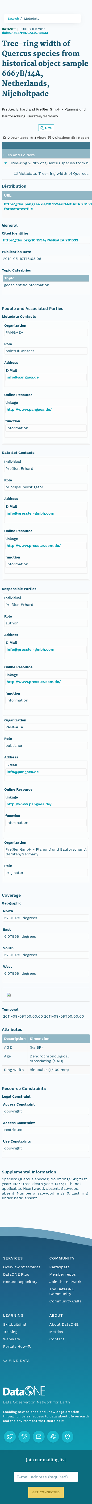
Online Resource (18, 395)
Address (11, 362)
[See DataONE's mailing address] (67, 1437)
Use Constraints (17, 1141)
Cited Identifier (15, 233)
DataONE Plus (16, 1274)
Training (10, 1331)
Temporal (10, 1009)
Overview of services (21, 1267)
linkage (11, 403)
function (12, 421)
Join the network (65, 1281)
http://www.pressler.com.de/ (34, 545)
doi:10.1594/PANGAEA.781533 (25, 33)
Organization (15, 325)
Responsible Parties (19, 589)
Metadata (31, 18)
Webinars (11, 1339)
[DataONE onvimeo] (24, 1437)
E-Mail (11, 370)
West (7, 966)
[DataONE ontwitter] (10, 1437)
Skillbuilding (14, 1324)
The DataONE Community (61, 1291)
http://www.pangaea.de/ (29, 409)
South (8, 948)
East (7, 929)
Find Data (19, 1360)
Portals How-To (17, 1346)
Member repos (62, 1274)
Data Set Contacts (18, 453)
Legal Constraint (16, 1096)
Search (13, 18)
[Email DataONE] (39, 1437)
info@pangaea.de (23, 377)
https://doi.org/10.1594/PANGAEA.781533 (40, 240)
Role (8, 344)
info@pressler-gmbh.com (30, 513)
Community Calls (65, 1301)
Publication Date (16, 252)
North (8, 911)
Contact (56, 1339)
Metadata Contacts (19, 316)
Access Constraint (19, 1104)
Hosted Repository (20, 1281)
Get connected (46, 1492)
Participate (59, 1267)
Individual (12, 462)
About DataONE (64, 1324)
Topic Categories (16, 270)
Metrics (56, 1331)
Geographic (11, 903)
